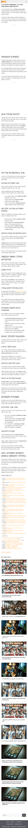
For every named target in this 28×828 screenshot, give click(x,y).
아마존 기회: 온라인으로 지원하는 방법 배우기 (13, 548)
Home (7, 821)
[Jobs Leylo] (3, 1)
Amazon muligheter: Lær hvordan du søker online (14, 509)
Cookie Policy (18, 824)
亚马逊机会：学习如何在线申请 (11, 545)
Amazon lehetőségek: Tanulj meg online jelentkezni (15, 505)
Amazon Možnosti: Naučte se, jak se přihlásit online (15, 487)
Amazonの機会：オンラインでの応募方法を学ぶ (14, 544)
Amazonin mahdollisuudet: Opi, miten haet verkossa (15, 519)
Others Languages (6, 552)
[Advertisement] (14, 39)
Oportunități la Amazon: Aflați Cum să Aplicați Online (16, 515)
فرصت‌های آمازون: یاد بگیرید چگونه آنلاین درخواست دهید (11, 540)
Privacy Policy (10, 824)
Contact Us (19, 821)
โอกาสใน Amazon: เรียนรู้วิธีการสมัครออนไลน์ (14, 542)
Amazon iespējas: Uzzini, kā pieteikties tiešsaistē (15, 501)
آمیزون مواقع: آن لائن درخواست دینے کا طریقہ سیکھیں (11, 537)
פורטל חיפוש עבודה (20, 291)
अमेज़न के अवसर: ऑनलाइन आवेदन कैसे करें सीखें (11, 541)
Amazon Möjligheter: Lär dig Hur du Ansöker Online (15, 521)
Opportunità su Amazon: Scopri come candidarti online (16, 499)
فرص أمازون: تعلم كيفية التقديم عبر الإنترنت (9, 538)
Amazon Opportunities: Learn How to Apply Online (15, 478)
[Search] (24, 815)
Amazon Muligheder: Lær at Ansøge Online (13, 488)
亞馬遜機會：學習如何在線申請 (11, 547)
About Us (13, 821)
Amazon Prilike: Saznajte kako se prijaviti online (15, 498)
